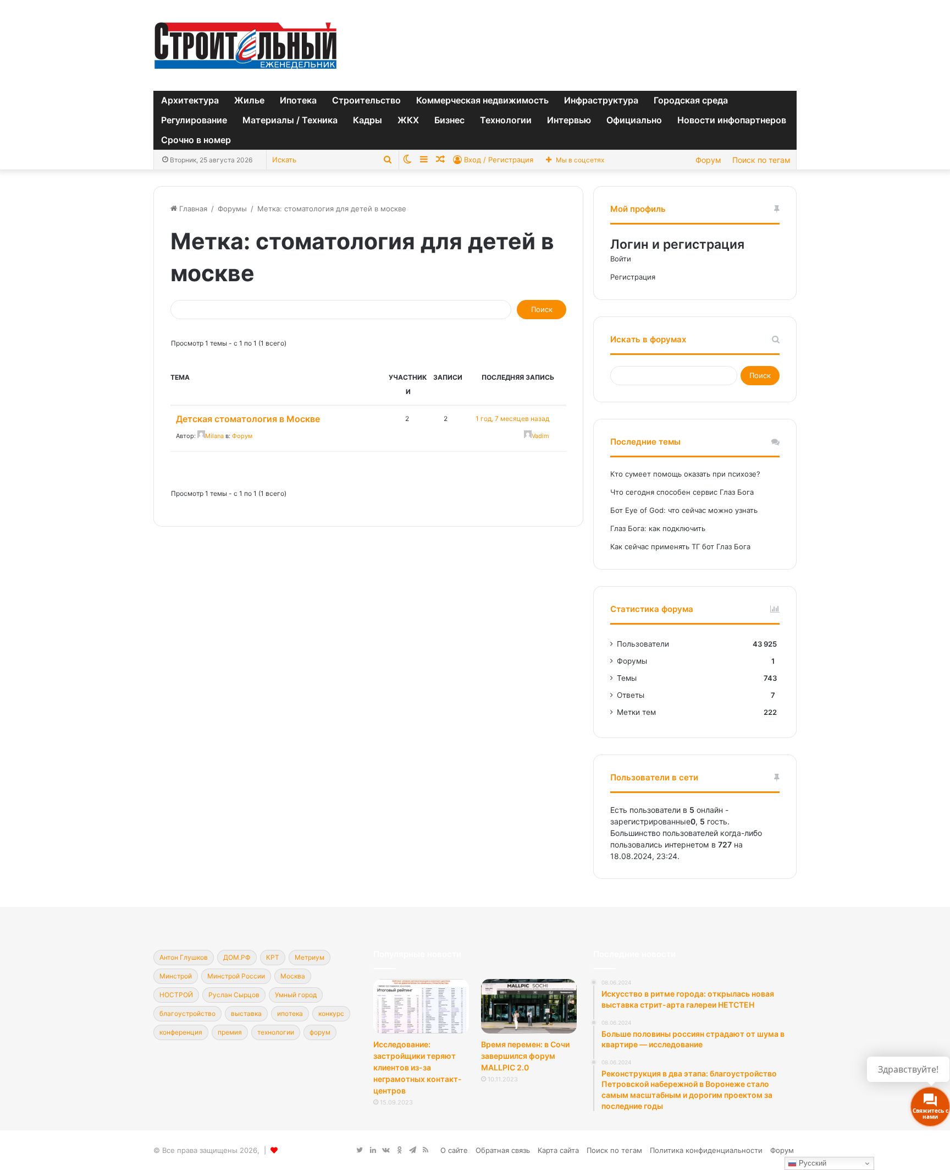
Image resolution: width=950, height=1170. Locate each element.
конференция (180, 1032)
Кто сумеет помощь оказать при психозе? (685, 473)
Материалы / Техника (290, 119)
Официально (634, 119)
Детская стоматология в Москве (248, 418)
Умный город (296, 995)
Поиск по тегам (761, 160)
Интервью (569, 119)
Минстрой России (236, 976)
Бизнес (449, 119)
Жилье (249, 100)
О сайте (454, 1150)
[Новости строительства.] (245, 45)
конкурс (331, 1013)
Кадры (367, 119)
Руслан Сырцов (233, 995)
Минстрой (175, 976)
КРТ (272, 957)
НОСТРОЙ (176, 995)
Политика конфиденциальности (706, 1150)
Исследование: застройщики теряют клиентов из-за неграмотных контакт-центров (417, 1067)
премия (230, 1032)
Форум (708, 160)
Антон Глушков (183, 957)
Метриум (309, 957)
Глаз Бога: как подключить (657, 528)
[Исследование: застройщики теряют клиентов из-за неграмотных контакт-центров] (421, 1006)
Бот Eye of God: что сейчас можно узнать (684, 510)
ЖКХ (408, 119)
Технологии (506, 119)
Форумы (232, 208)
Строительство (366, 100)
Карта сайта (558, 1150)
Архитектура (190, 100)
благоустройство (187, 1013)
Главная (192, 208)
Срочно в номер (196, 139)
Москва (292, 976)
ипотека (290, 1013)
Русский (811, 1163)
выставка (246, 1013)
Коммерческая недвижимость (482, 100)
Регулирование (194, 119)
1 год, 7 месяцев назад (512, 418)
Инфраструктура (601, 100)
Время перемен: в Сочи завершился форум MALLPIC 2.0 (525, 1056)
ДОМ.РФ (237, 957)
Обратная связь (503, 1150)
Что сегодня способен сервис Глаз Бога (682, 492)
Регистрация (632, 276)
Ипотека (298, 100)
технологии (275, 1032)
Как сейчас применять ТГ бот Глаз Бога (680, 546)
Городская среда (691, 100)
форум (320, 1032)
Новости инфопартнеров (731, 119)
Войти (620, 258)
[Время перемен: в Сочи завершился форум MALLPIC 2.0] (529, 1006)
